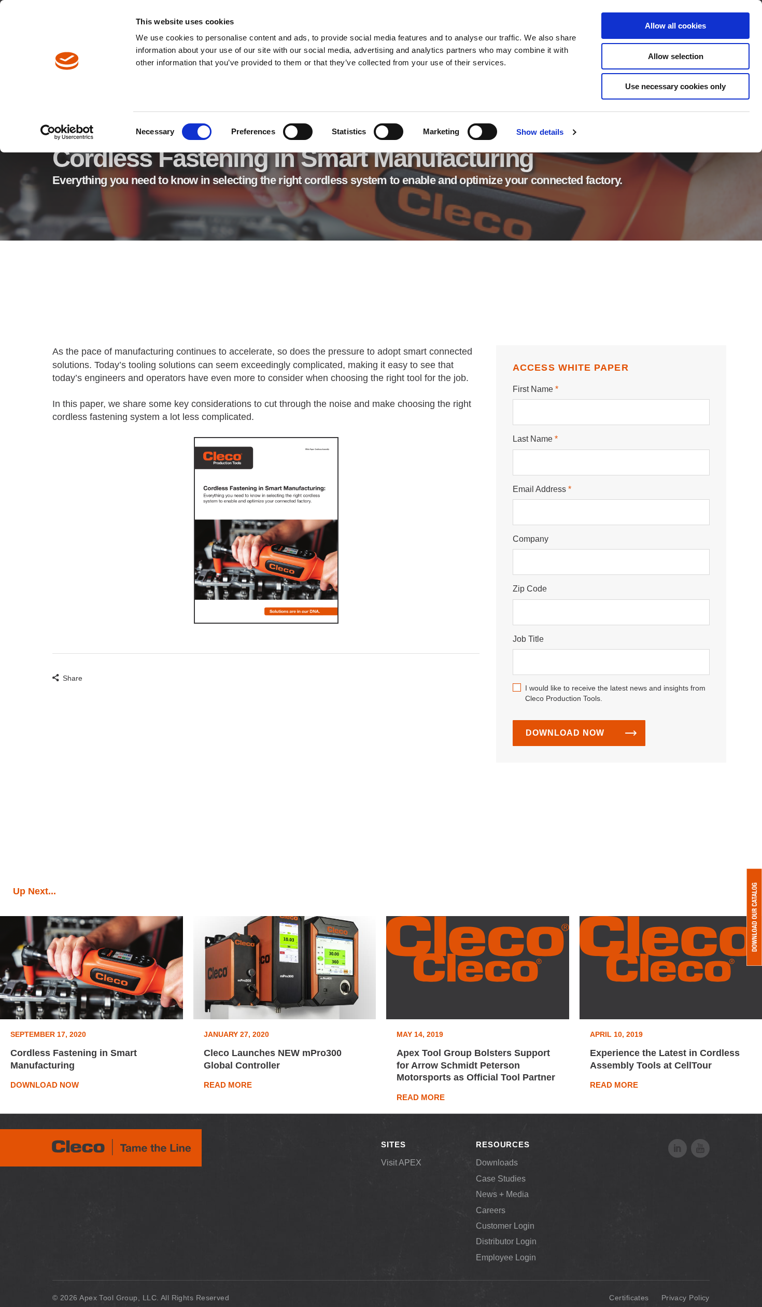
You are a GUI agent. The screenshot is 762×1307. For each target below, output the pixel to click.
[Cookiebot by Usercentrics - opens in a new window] (67, 132)
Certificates (628, 1298)
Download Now (565, 732)
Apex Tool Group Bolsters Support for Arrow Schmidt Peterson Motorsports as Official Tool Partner (476, 1065)
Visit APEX (401, 1162)
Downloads (497, 1162)
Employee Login (506, 1257)
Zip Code (530, 588)
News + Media (502, 1194)
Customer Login (505, 1225)
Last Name (533, 438)
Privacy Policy (685, 1298)
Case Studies (501, 1178)
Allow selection (675, 56)
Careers (490, 1210)
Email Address (539, 489)
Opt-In (517, 687)
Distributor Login (506, 1241)
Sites (393, 1144)
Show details (539, 132)
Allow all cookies (675, 25)
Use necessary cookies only (675, 86)
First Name (533, 389)
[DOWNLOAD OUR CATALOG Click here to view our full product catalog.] (754, 917)
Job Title (528, 639)
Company (530, 539)
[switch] (298, 131)
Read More (228, 1084)
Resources (503, 1144)
